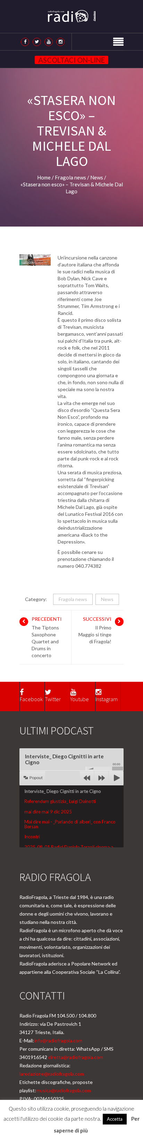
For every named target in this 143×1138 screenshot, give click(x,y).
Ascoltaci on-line (71, 60)
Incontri (32, 836)
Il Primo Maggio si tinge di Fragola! (94, 634)
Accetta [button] (115, 1119)
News (107, 599)
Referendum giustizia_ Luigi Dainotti (60, 801)
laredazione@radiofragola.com (51, 1074)
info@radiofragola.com (58, 1040)
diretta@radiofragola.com (75, 1057)
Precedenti (47, 619)
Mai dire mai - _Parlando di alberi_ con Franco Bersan (70, 824)
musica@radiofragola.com (63, 1090)
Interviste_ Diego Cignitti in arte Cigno (62, 791)
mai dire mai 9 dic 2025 (48, 811)
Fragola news (73, 599)
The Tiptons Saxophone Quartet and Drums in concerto (45, 641)
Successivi (97, 619)
